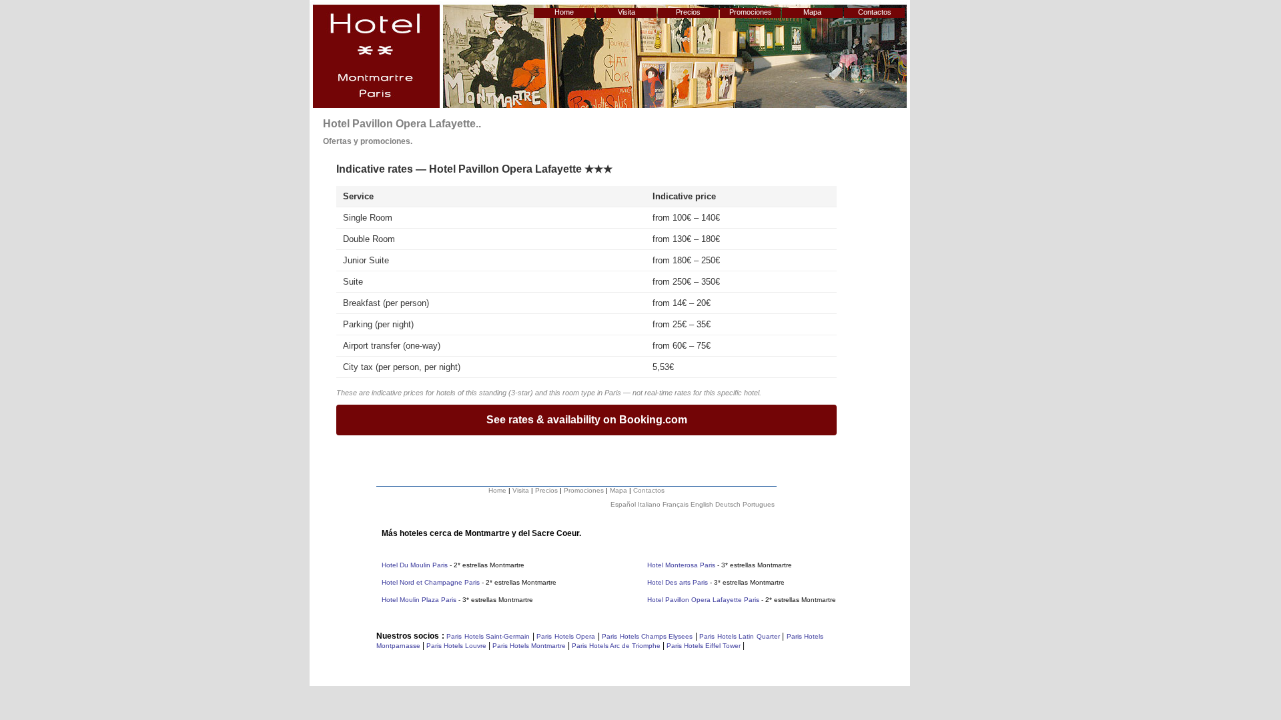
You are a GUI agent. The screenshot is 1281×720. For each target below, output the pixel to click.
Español (623, 504)
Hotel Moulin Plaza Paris (419, 599)
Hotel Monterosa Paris (682, 565)
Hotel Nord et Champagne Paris (431, 582)
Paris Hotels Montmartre (529, 645)
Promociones (750, 12)
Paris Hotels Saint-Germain (488, 636)
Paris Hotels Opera (564, 636)
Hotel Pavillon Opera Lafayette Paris (703, 599)
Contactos (874, 12)
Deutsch (728, 504)
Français (676, 504)
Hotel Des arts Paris (677, 582)
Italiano (649, 504)
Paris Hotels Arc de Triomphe (616, 645)
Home (564, 12)
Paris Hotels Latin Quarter (739, 636)
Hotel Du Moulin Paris (415, 565)
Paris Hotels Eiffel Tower (704, 645)
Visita (626, 12)
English (702, 504)
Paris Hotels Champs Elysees (647, 636)
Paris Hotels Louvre (456, 645)
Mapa (812, 12)
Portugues (759, 504)
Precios (688, 12)
